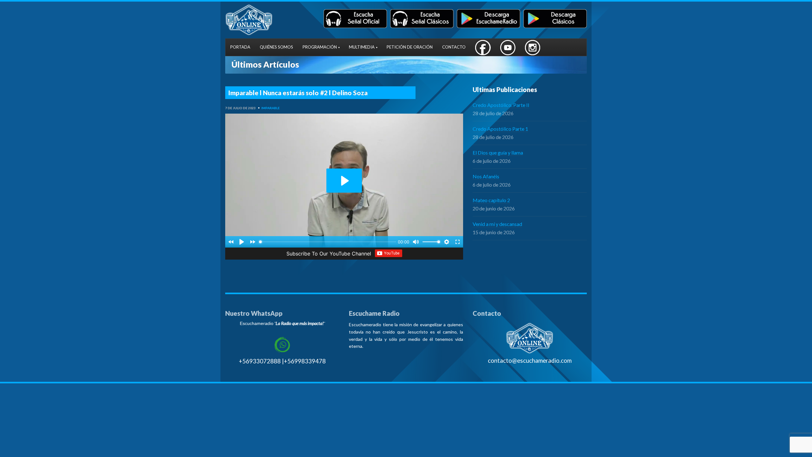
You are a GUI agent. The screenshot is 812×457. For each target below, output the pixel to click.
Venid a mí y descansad (497, 224)
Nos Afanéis (486, 176)
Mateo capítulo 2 (491, 200)
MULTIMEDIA (362, 47)
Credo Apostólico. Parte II (501, 105)
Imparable (270, 108)
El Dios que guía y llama (498, 152)
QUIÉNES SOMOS (276, 47)
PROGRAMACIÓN (320, 47)
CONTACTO (454, 47)
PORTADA (240, 47)
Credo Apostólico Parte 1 (500, 129)
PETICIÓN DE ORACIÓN (410, 47)
